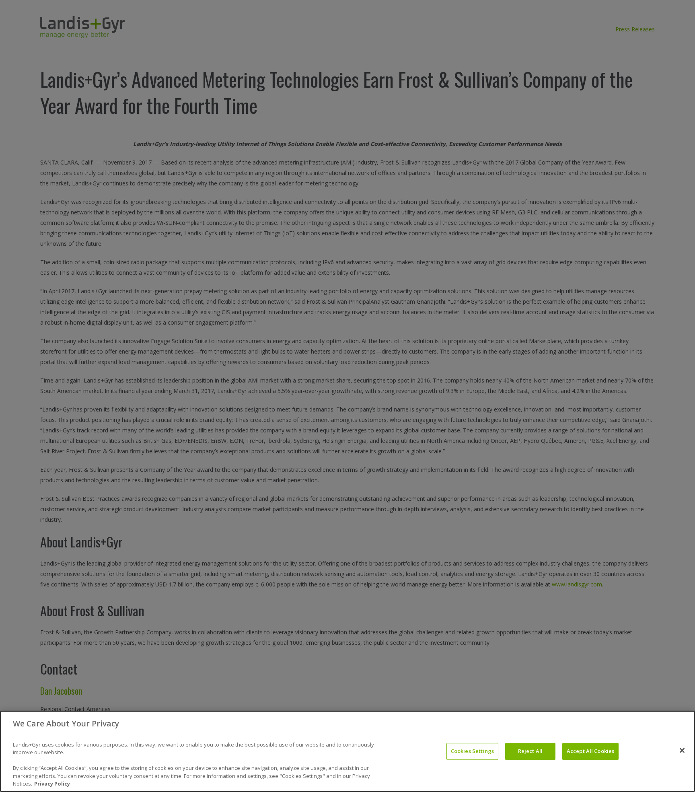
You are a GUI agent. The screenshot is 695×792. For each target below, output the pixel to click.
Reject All (530, 751)
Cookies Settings (472, 751)
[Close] (682, 750)
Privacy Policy (52, 783)
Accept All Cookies (590, 751)
